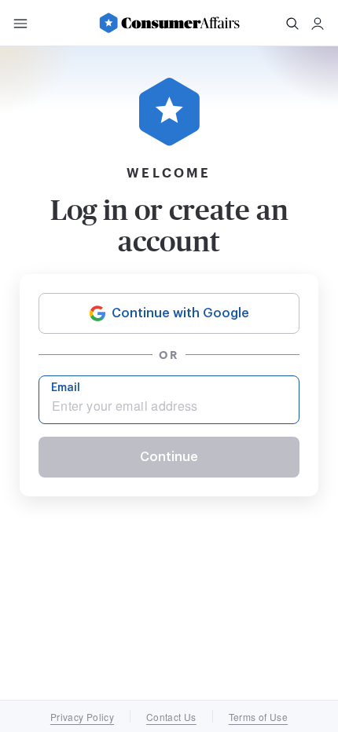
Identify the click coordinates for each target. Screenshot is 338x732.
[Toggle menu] (20, 24)
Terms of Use (258, 716)
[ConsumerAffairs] (169, 23)
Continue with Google (180, 313)
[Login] (318, 24)
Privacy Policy (82, 716)
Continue (169, 457)
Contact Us (171, 716)
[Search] (292, 24)
